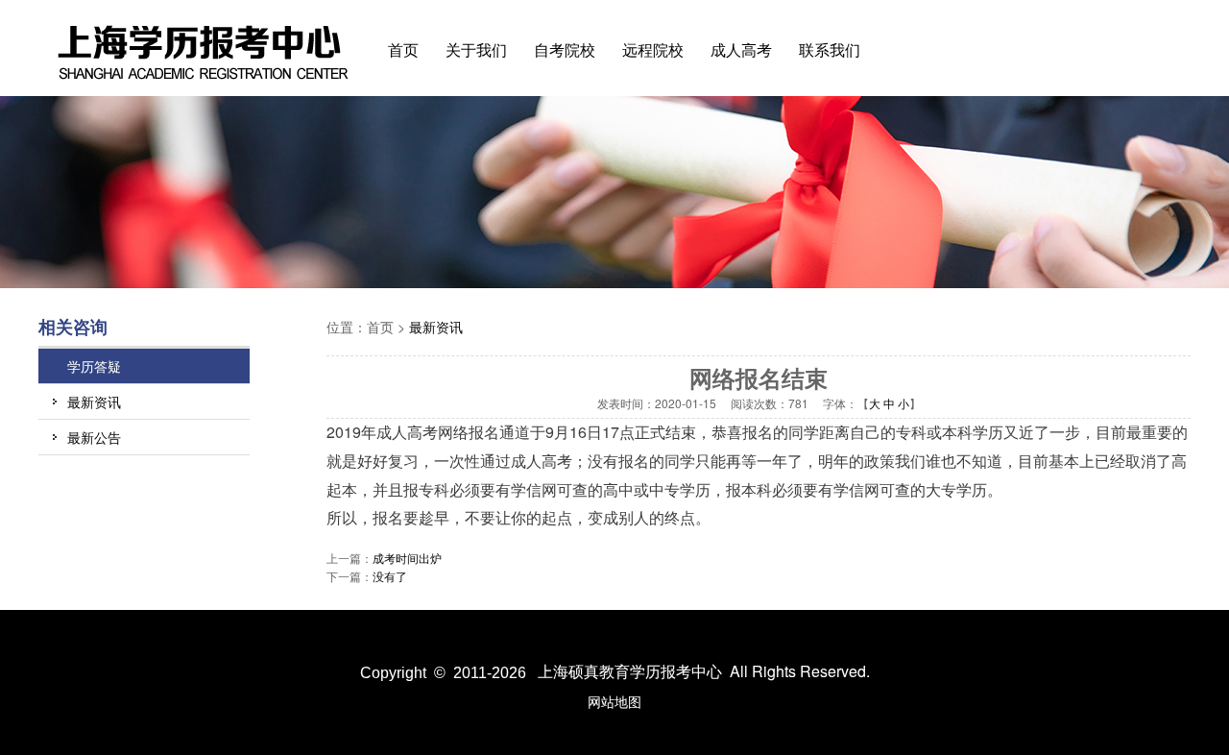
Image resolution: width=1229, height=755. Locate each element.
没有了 (390, 576)
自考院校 (564, 49)
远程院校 (653, 49)
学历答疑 (94, 366)
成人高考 (741, 49)
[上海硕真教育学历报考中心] (244, 50)
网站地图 (614, 701)
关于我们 (476, 49)
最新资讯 (94, 401)
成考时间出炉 (407, 557)
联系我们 (829, 49)
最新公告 (94, 437)
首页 (403, 49)
